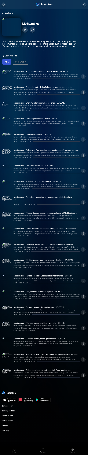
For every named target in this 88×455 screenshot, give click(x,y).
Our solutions (7, 421)
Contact (5, 425)
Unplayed (20, 61)
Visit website (11, 56)
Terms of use (7, 416)
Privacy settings (8, 411)
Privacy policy (7, 406)
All (7, 61)
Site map (5, 430)
